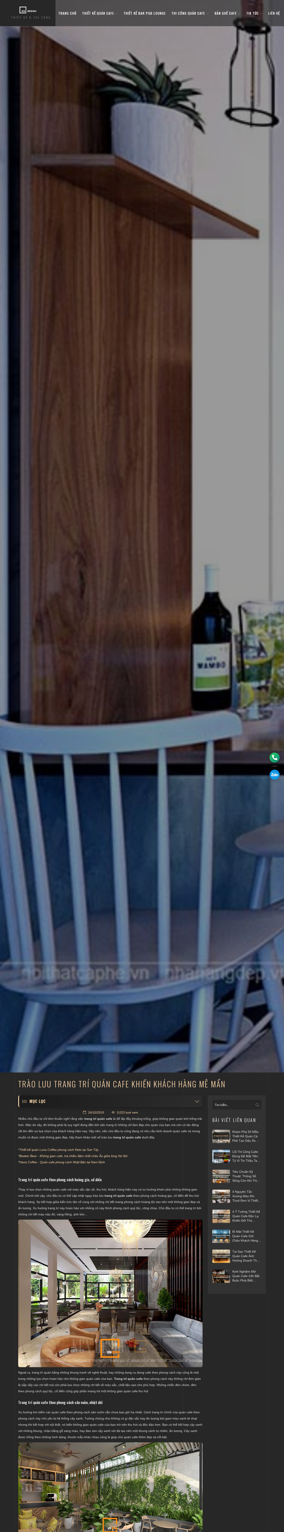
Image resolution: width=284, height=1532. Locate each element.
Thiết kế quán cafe (98, 13)
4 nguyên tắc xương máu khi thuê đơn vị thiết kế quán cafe (245, 1196)
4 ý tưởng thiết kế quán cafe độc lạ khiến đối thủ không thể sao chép (246, 1216)
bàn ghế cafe (226, 13)
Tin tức (253, 13)
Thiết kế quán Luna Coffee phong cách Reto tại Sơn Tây (59, 1149)
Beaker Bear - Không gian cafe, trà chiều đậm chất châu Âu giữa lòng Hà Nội (73, 1156)
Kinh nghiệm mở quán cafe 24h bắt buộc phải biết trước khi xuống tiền (245, 1276)
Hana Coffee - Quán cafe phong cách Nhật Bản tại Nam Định (62, 1162)
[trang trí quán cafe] (110, 1293)
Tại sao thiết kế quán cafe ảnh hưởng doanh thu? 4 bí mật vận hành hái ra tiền (246, 1256)
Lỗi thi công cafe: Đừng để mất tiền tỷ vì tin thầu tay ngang (245, 1156)
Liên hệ (274, 13)
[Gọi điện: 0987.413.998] (275, 758)
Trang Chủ (67, 13)
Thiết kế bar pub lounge (145, 13)
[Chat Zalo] (275, 775)
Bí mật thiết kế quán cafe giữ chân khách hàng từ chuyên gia (245, 1236)
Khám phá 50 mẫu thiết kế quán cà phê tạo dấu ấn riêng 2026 (245, 1136)
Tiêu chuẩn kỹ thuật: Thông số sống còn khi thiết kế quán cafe (246, 1176)
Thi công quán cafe (189, 13)
